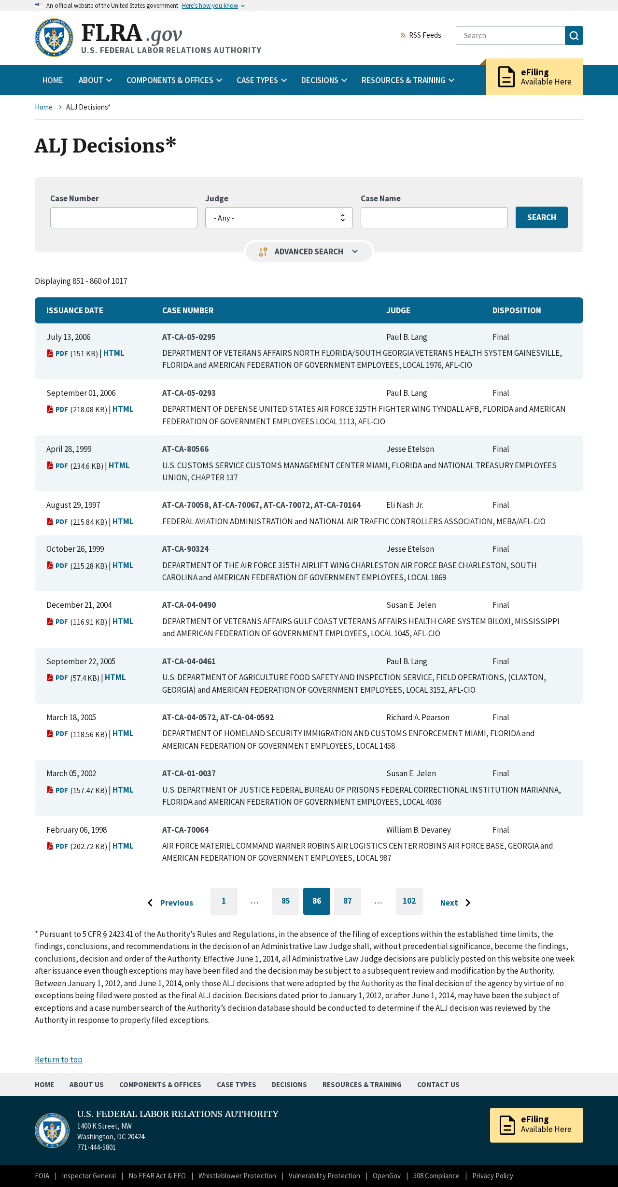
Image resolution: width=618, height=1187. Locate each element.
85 (290, 902)
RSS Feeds (425, 36)
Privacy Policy (492, 1175)
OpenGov (387, 1175)
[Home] (54, 37)
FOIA (42, 1175)
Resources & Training (362, 1084)
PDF (62, 353)
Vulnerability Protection (324, 1175)
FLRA (131, 33)
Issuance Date (74, 310)
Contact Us (438, 1084)
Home (52, 80)
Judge (216, 198)
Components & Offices (160, 1084)
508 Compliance (436, 1175)
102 (413, 905)
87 (352, 902)
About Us (87, 1084)
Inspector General (89, 1175)
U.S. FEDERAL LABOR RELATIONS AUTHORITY (178, 1114)
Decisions (289, 1084)
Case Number (74, 198)
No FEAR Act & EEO (157, 1175)
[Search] (574, 35)
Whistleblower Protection (237, 1175)
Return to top (59, 1059)
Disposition (516, 310)
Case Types (236, 1084)
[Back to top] (593, 1162)
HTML (114, 353)
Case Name (381, 198)
